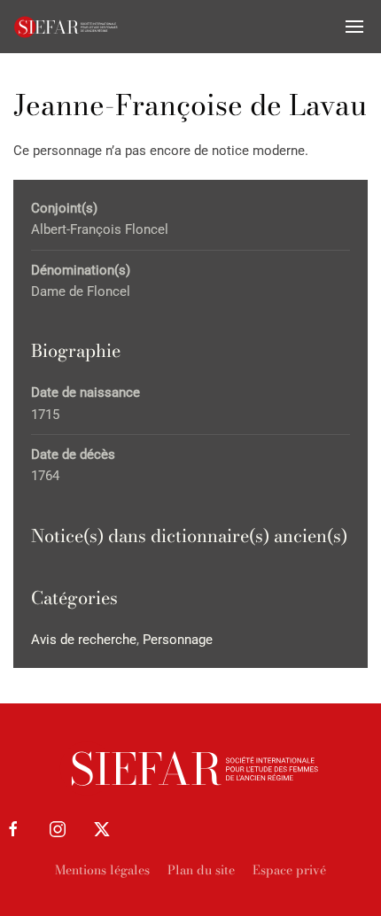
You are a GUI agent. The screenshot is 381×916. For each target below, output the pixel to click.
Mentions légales (102, 870)
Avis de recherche (83, 640)
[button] (354, 26)
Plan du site (201, 870)
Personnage (178, 640)
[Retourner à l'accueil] (66, 26)
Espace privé (289, 870)
